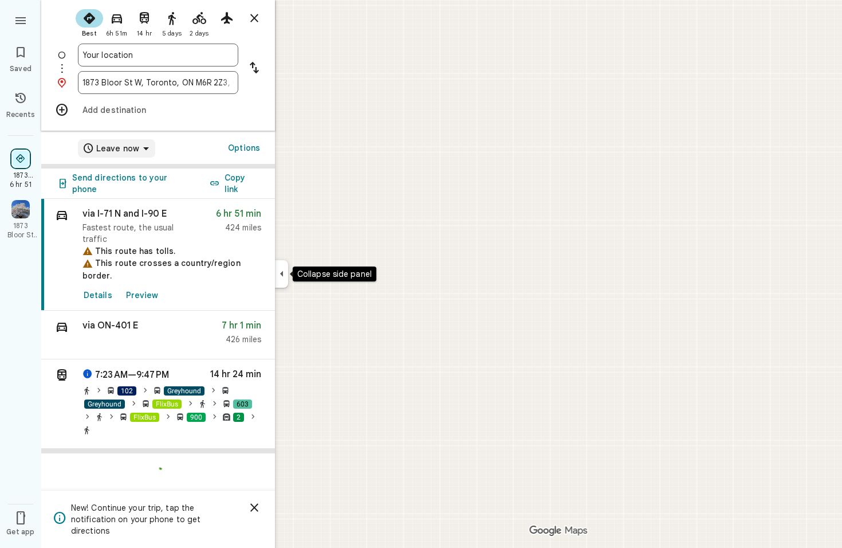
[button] (158, 335)
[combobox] (158, 55)
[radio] (89, 22)
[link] (158, 255)
